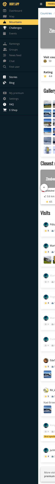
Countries (46, 13)
